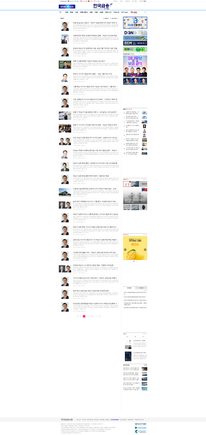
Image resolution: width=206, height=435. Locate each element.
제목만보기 (107, 18)
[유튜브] (90, 1)
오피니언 (116, 12)
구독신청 (115, 1)
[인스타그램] (83, 1)
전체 (66, 12)
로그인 (121, 1)
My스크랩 (134, 1)
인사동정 (129, 288)
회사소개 (79, 419)
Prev (125, 249)
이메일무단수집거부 (139, 419)
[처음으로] (78, 316)
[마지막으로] (100, 316)
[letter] (96, 1)
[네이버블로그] (77, 1)
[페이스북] (70, 1)
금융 (91, 12)
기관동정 (141, 288)
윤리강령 (96, 419)
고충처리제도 (131, 419)
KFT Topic (124, 12)
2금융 (101, 12)
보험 (96, 12)
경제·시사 (108, 12)
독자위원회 (101, 419)
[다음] (97, 316)
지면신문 (141, 1)
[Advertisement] (135, 96)
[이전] (81, 316)
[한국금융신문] (63, 1)
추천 (127, 336)
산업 (76, 12)
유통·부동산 (84, 12)
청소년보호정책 (123, 419)
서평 (135, 336)
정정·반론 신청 (90, 419)
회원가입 (127, 1)
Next (145, 249)
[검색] (145, 12)
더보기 (144, 54)
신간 (143, 336)
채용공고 (107, 419)
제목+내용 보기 (114, 18)
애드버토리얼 (126, 365)
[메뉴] (60, 12)
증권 (71, 12)
